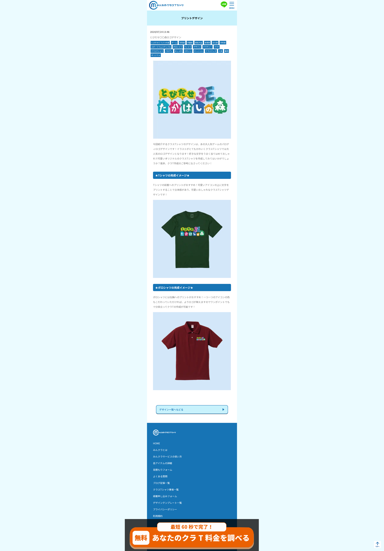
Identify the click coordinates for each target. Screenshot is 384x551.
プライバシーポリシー (165, 509)
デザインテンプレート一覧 (167, 502)
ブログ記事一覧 (161, 483)
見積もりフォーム (162, 469)
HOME (156, 443)
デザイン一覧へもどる (171, 409)
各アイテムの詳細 (162, 463)
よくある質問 (160, 476)
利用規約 (158, 516)
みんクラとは (160, 450)
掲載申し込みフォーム (165, 496)
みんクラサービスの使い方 (167, 456)
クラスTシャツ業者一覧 (166, 489)
